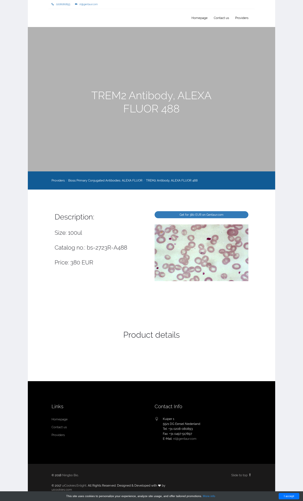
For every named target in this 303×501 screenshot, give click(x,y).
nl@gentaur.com (88, 4)
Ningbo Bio (70, 475)
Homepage (64, 18)
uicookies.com (62, 490)
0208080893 (63, 4)
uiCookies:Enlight (74, 485)
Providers (241, 18)
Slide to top (239, 475)
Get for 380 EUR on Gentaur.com (201, 214)
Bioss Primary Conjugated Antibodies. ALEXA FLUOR (105, 180)
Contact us (221, 18)
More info (209, 496)
